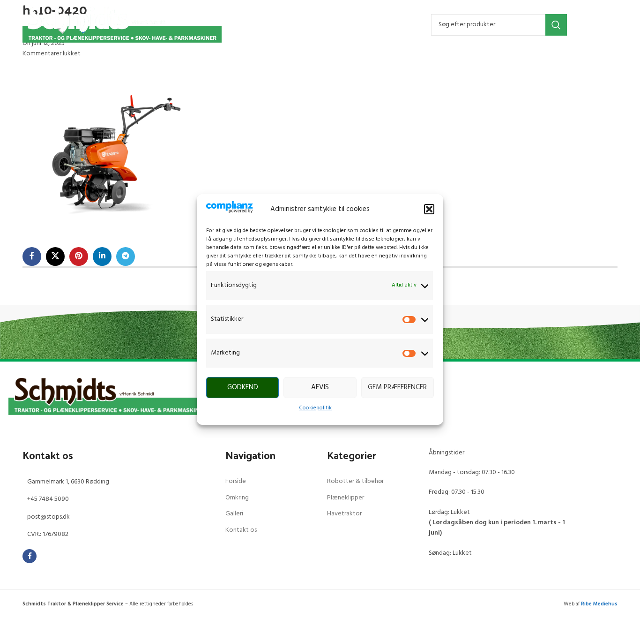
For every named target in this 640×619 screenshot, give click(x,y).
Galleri (234, 513)
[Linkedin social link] (102, 256)
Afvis (320, 387)
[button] (429, 209)
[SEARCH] (556, 25)
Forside (235, 481)
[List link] (116, 482)
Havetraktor (344, 513)
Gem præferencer (397, 387)
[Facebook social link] (31, 256)
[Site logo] (122, 24)
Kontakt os (241, 530)
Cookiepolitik (315, 408)
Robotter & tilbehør (355, 481)
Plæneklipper (345, 497)
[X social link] (55, 256)
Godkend (242, 387)
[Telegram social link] (125, 256)
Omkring (237, 497)
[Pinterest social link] (78, 256)
